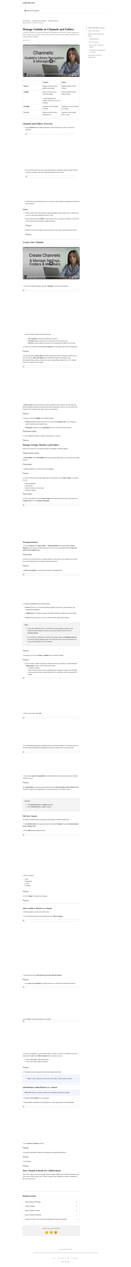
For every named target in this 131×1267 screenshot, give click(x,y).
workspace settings (32, 633)
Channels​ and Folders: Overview (96, 27)
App (68, 1258)
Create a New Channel (93, 31)
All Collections (26, 21)
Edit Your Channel (94, 42)
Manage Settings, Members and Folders (96, 35)
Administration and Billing (39, 21)
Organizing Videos (52, 21)
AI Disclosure (74, 1258)
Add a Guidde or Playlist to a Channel (96, 46)
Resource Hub (61, 1258)
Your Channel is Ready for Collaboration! (95, 56)
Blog (54, 1258)
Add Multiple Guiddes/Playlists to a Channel (97, 51)
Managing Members (94, 39)
